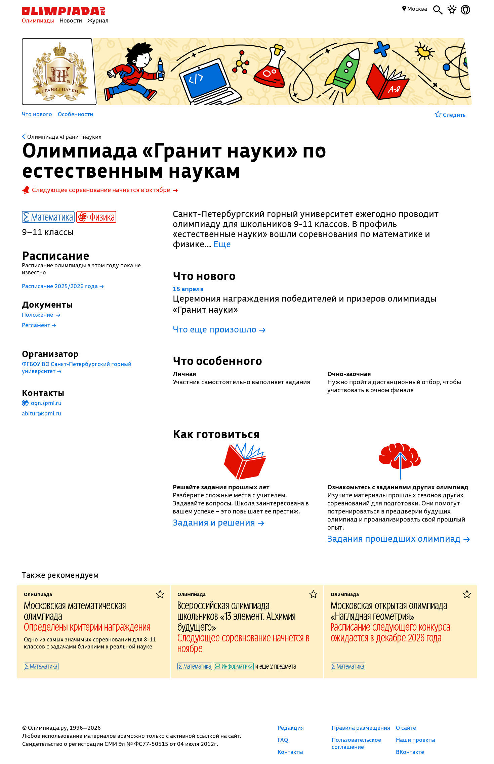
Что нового (37, 114)
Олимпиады (38, 20)
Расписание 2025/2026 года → (63, 285)
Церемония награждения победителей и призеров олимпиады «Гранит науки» (305, 300)
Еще (222, 244)
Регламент (39, 324)
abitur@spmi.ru (41, 413)
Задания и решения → (218, 523)
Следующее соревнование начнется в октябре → (105, 190)
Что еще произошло (219, 329)
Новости (70, 20)
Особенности (75, 114)
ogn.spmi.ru (45, 402)
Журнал (98, 20)
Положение (41, 314)
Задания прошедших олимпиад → (398, 539)
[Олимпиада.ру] (63, 11)
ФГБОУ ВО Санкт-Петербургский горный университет (76, 367)
